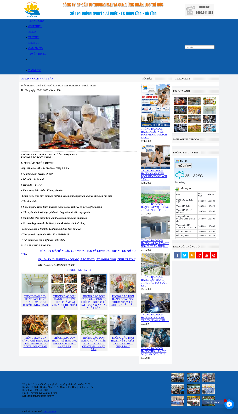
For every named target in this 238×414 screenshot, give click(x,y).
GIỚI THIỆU (35, 26)
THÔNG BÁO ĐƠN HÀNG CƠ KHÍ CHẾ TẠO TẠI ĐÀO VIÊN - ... (155, 317)
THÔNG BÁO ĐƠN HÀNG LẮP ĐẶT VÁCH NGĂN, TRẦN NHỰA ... (155, 243)
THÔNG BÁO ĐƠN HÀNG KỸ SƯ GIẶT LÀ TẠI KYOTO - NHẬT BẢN (122, 342)
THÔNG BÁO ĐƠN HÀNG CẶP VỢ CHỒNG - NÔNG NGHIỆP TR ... (155, 207)
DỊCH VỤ (33, 42)
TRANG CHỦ (36, 20)
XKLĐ (32, 31)
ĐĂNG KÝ (34, 70)
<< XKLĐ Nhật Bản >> (79, 270)
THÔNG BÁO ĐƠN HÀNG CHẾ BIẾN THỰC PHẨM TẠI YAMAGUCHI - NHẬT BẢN (64, 302)
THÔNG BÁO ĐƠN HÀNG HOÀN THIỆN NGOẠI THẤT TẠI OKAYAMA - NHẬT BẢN (93, 343)
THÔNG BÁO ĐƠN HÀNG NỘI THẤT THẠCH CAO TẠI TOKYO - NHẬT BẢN (35, 300)
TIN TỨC (33, 37)
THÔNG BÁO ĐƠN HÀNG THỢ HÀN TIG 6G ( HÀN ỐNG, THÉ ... (154, 351)
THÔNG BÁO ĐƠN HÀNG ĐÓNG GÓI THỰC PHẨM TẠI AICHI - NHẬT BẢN (122, 300)
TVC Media (49, 411)
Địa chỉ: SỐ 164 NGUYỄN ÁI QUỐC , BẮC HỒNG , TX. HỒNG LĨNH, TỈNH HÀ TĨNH (86, 259)
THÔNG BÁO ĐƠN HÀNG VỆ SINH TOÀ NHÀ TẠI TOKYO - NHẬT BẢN (64, 342)
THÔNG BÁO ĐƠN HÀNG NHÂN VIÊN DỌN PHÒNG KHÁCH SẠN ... (154, 133)
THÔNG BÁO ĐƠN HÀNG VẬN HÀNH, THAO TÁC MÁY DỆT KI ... (154, 281)
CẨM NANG (35, 48)
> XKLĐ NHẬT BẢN (41, 78)
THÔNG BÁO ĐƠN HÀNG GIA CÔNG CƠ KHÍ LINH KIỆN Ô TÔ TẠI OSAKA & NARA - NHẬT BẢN (93, 302)
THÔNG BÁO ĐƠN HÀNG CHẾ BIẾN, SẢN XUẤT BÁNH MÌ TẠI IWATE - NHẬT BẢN (35, 342)
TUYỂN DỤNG (37, 53)
